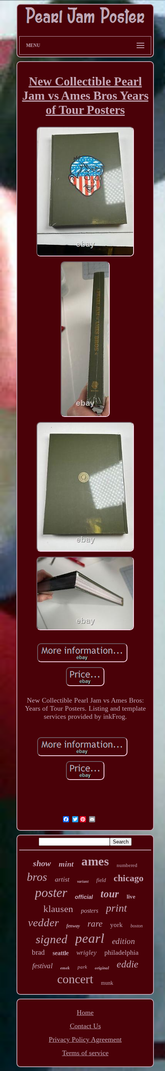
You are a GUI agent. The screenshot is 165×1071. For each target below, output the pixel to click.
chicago (129, 878)
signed (52, 939)
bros (37, 876)
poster (51, 892)
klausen (58, 909)
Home (85, 1012)
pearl (89, 938)
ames (95, 861)
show (42, 863)
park (82, 967)
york (116, 925)
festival (42, 966)
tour (110, 894)
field (101, 880)
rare (94, 924)
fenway (73, 926)
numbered (127, 865)
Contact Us (85, 1026)
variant (83, 881)
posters (89, 910)
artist (62, 879)
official (84, 897)
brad (38, 952)
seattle (61, 953)
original (102, 968)
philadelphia (121, 952)
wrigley (86, 952)
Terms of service (85, 1053)
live (131, 897)
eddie (128, 964)
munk (107, 983)
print (116, 908)
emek (65, 968)
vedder (43, 922)
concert (75, 979)
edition (123, 941)
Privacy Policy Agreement (85, 1039)
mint (66, 864)
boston (136, 926)
